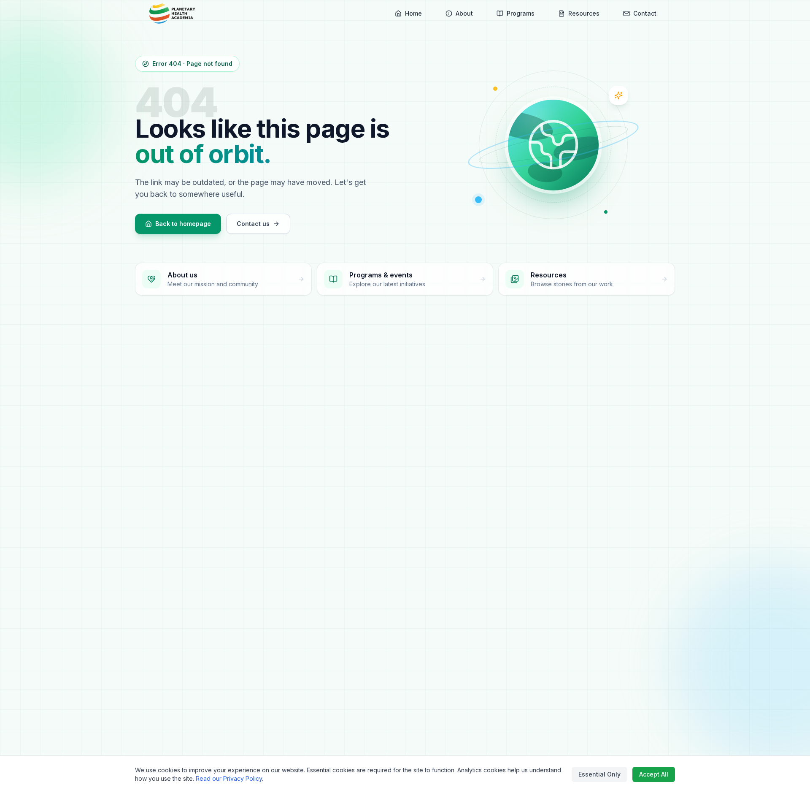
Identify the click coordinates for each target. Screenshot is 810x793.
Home (413, 13)
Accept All (653, 774)
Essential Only (599, 774)
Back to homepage (183, 223)
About (464, 13)
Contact (644, 13)
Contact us (253, 223)
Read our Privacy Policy (229, 778)
